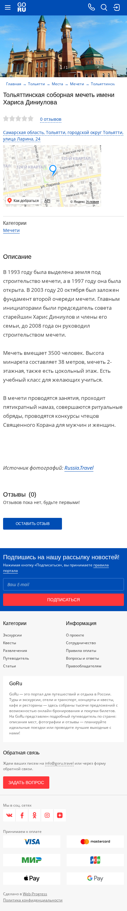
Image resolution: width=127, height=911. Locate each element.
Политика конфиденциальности (33, 900)
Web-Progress (35, 893)
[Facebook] (22, 815)
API (47, 201)
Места (57, 83)
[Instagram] (47, 815)
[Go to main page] (21, 7)
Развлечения (15, 650)
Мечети (77, 83)
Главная (13, 83)
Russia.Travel (78, 467)
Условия (92, 202)
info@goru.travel (59, 763)
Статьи (9, 666)
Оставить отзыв (33, 524)
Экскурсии (12, 635)
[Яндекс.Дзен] (60, 815)
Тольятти (36, 83)
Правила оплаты (81, 650)
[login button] (116, 7)
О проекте (75, 635)
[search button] (104, 7)
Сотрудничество (81, 642)
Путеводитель (16, 658)
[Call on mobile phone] (91, 7)
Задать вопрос (26, 782)
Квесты (9, 642)
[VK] (9, 815)
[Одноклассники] (34, 815)
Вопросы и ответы (82, 658)
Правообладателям (83, 666)
